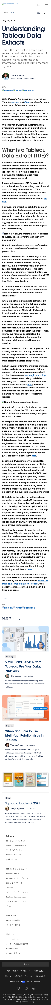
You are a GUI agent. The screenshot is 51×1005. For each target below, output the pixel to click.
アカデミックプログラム (16, 901)
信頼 (8, 971)
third (26, 102)
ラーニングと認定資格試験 (17, 944)
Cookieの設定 (14, 981)
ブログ (12, 13)
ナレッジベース (12, 939)
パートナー (11, 915)
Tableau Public (12, 873)
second (15, 102)
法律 (6, 976)
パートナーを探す (13, 920)
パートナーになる (13, 925)
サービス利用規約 (16, 976)
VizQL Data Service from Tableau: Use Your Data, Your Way (23, 666)
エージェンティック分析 (16, 841)
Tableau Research (13, 855)
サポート (10, 934)
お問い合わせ (11, 859)
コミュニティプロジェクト (17, 892)
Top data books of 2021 (22, 803)
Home (6, 13)
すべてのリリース (13, 953)
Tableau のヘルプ (13, 948)
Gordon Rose (17, 75)
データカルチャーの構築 (16, 845)
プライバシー (28, 976)
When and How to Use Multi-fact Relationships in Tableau (24, 735)
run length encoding (35, 375)
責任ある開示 (40, 976)
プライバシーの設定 (33, 981)
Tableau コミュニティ (16, 868)
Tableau (10, 836)
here (29, 384)
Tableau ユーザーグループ (17, 878)
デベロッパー (25, 971)
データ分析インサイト (15, 850)
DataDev (9, 887)
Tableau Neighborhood (16, 897)
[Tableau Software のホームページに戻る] (11, 2)
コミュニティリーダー (15, 883)
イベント (9, 906)
